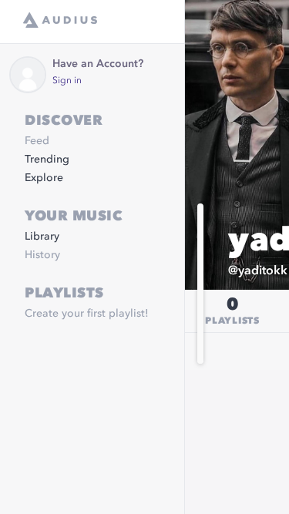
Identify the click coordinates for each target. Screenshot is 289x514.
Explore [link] (44, 178)
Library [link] (42, 236)
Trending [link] (47, 159)
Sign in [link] (67, 81)
